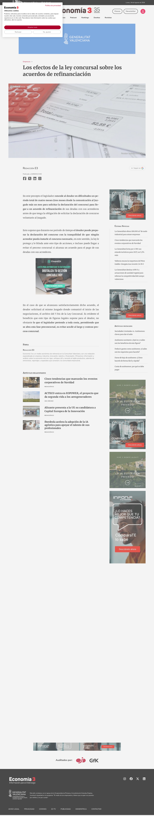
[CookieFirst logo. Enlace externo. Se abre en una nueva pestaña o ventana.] (11, 7)
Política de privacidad (53, 5)
